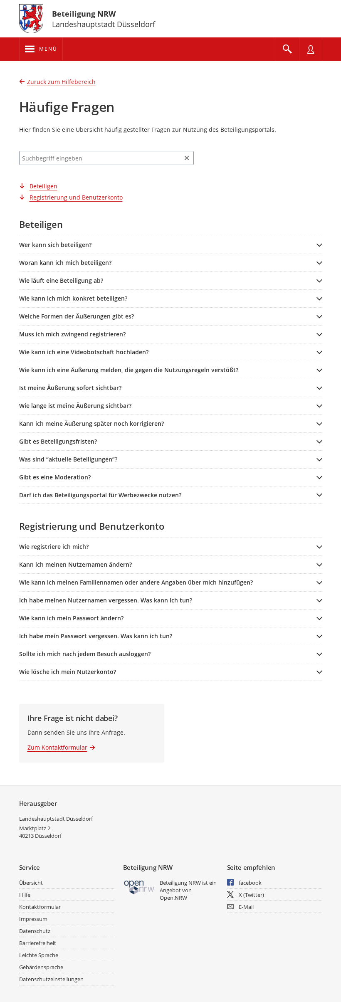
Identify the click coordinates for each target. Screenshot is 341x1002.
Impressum (33, 919)
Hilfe (24, 894)
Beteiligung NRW (84, 14)
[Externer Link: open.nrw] (139, 886)
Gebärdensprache (41, 967)
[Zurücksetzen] (186, 158)
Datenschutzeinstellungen (51, 979)
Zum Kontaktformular (57, 747)
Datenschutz (34, 931)
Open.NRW (173, 897)
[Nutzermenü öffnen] (310, 49)
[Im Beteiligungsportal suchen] (287, 49)
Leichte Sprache (38, 955)
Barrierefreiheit (37, 943)
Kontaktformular (40, 907)
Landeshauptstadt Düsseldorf (56, 818)
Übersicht (31, 882)
